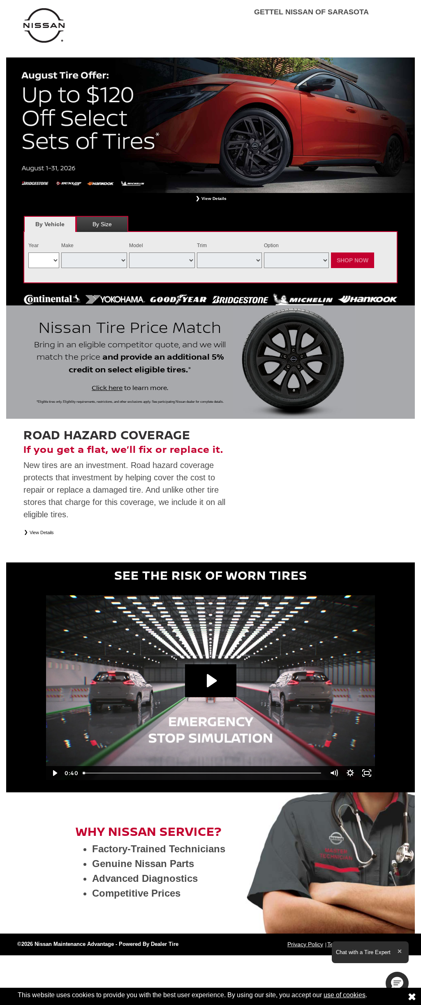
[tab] (50, 224)
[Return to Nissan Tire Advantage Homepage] (44, 24)
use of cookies (344, 994)
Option (271, 245)
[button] (397, 983)
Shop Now (352, 260)
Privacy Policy (305, 944)
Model (136, 245)
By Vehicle (50, 224)
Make (67, 245)
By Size (102, 224)
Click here (107, 388)
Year (33, 245)
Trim (202, 245)
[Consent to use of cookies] (412, 996)
